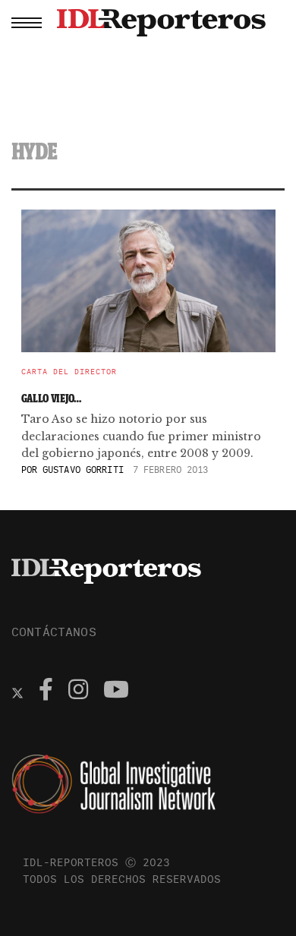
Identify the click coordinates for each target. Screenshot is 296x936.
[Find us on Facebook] (46, 691)
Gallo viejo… (51, 398)
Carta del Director (69, 372)
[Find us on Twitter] (17, 691)
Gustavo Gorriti (83, 469)
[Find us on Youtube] (116, 691)
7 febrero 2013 (171, 469)
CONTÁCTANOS (53, 631)
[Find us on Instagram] (78, 691)
